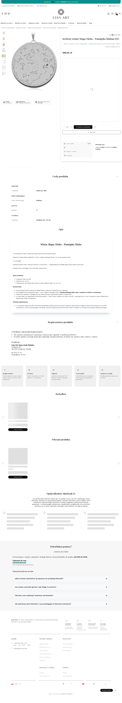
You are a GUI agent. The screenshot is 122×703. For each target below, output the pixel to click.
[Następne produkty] (119, 417)
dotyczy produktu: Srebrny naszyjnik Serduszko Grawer (21, 521)
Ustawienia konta (67, 647)
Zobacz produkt (18, 429)
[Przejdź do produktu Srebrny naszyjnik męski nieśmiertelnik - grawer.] (18, 412)
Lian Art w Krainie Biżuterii (7, 27)
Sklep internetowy (60, 694)
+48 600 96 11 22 (20, 643)
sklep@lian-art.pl (115, 5)
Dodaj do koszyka (84, 127)
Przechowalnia (66, 650)
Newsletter (42, 660)
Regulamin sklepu (44, 644)
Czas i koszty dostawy (45, 654)
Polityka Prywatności (45, 657)
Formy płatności (43, 650)
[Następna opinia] (119, 517)
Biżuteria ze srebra (21, 27)
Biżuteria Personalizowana (34, 27)
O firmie (41, 672)
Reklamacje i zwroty (44, 647)
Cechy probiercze (44, 676)
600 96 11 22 (103, 5)
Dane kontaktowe (67, 676)
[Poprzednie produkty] (3, 417)
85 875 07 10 (17, 353)
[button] (95, 127)
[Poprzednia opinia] (3, 517)
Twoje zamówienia (68, 644)
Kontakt (65, 672)
